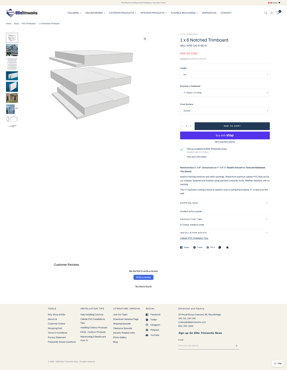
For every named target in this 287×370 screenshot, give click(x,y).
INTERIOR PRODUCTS (152, 13)
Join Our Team (120, 314)
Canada (274, 3)
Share (186, 247)
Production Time (191, 219)
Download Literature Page (125, 319)
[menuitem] (74, 13)
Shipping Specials (122, 323)
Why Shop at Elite (56, 314)
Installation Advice (193, 233)
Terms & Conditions (57, 333)
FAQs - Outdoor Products (93, 332)
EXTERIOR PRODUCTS (121, 13)
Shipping (183, 59)
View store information (197, 157)
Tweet (199, 247)
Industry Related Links (124, 333)
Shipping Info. (189, 203)
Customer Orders (56, 323)
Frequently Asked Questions (62, 342)
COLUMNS (73, 13)
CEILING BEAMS (94, 13)
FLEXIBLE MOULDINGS (183, 13)
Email (180, 340)
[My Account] (272, 13)
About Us (52, 319)
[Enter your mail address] (236, 346)
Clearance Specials (122, 328)
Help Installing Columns (91, 314)
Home (8, 24)
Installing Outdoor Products (93, 327)
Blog (115, 342)
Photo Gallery (120, 337)
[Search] (266, 13)
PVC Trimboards (29, 24)
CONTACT (226, 13)
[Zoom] (145, 39)
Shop (16, 24)
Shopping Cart (55, 328)
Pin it (212, 247)
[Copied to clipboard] (228, 247)
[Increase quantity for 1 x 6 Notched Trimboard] (190, 126)
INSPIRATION (209, 13)
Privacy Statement (57, 337)
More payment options (225, 142)
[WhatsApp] (220, 247)
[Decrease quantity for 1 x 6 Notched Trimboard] (182, 126)
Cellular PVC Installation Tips (194, 238)
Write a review (143, 277)
